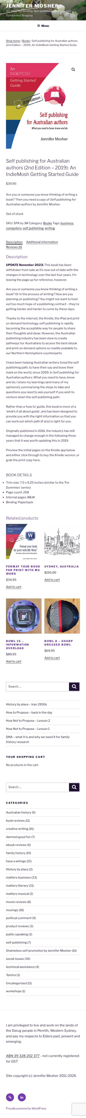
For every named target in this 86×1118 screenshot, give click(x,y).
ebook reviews (16, 845)
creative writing (17, 829)
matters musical (17, 894)
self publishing (33, 228)
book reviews (15, 820)
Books (26, 40)
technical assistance (20, 967)
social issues (15, 959)
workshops (14, 991)
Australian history (18, 812)
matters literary (17, 885)
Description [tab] (14, 242)
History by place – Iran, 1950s (26, 704)
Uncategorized (16, 983)
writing (50, 228)
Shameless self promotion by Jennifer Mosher (38, 950)
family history (15, 853)
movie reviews (16, 902)
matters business (18, 877)
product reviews (17, 926)
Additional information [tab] (42, 242)
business (67, 223)
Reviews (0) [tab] (14, 247)
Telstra (11, 975)
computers (14, 228)
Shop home (13, 40)
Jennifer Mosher (32, 6)
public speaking (17, 934)
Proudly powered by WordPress (26, 1108)
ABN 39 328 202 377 (23, 1056)
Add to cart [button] (13, 587)
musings (12, 910)
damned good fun (18, 837)
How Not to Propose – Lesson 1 (28, 729)
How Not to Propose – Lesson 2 (28, 720)
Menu (45, 25)
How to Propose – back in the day (29, 712)
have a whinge (16, 861)
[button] (73, 69)
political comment (19, 918)
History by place (17, 869)
